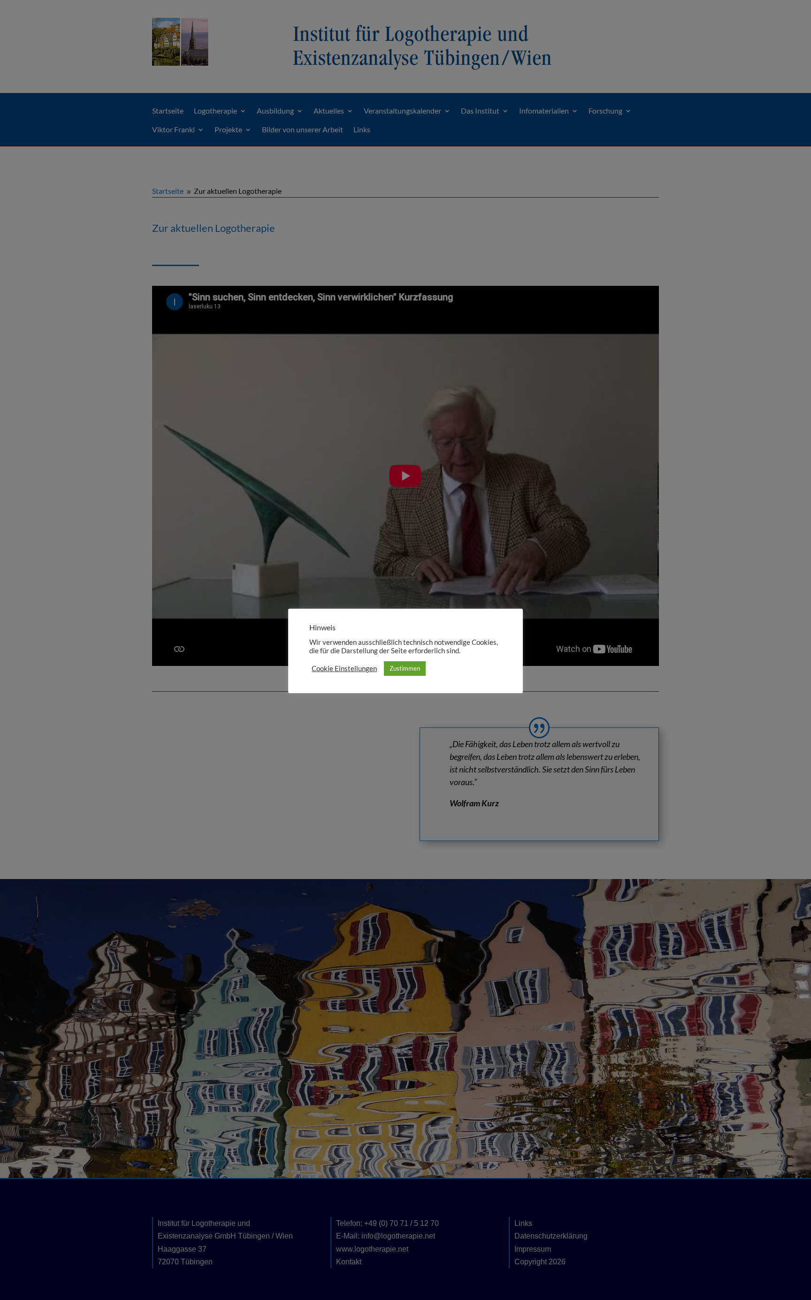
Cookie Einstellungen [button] (344, 669)
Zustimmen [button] (405, 668)
